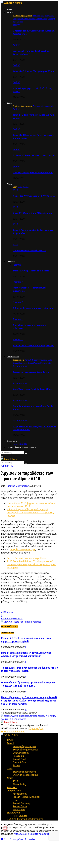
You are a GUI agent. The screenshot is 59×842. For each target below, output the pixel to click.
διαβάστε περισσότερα (23, 549)
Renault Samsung (21, 803)
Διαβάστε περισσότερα (40, 833)
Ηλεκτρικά (18, 756)
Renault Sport (19, 759)
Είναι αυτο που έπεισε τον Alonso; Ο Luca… (33, 345)
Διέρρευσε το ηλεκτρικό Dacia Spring (31, 372)
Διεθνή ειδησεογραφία (24, 746)
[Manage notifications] (5, 828)
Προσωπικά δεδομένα (13, 731)
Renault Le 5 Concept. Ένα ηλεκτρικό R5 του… (34, 71)
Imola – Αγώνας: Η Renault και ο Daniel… (32, 271)
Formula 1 (11, 262)
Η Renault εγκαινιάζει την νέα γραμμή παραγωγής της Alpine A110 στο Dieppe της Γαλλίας (30, 512)
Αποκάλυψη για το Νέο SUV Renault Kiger (32, 389)
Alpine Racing (19, 784)
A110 (3, 612)
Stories (16, 765)
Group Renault (13, 357)
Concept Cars (19, 762)
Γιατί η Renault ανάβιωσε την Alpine (26, 558)
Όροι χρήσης (37, 728)
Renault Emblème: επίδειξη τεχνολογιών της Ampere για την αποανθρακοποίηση (26, 654)
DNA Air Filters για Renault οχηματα (22, 447)
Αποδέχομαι (20, 833)
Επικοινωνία (12, 441)
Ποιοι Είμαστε (20, 444)
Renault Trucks (20, 806)
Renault (10, 12)
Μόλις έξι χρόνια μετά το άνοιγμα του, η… (33, 172)
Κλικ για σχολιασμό (11, 618)
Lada (15, 800)
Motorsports (19, 809)
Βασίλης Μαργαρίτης (17, 485)
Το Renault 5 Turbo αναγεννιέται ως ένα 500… (34, 155)
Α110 (15, 190)
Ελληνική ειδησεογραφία (25, 749)
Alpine (9, 184)
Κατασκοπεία (20, 366)
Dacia (9, 103)
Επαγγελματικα (20, 752)
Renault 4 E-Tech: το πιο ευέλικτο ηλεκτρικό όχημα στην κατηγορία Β (26, 640)
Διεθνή (16, 24)
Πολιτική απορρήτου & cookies (18, 839)
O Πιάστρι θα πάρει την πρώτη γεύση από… (33, 308)
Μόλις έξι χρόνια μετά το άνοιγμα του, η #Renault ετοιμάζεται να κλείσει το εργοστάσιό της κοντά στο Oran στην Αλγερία (29, 700)
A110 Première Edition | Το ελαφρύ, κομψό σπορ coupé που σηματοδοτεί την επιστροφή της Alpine (31, 564)
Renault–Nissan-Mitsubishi (26, 797)
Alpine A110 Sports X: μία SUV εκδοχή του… (33, 213)
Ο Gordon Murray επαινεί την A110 (29, 250)
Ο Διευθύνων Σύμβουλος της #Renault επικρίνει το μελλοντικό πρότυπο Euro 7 (28, 684)
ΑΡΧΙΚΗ (10, 9)
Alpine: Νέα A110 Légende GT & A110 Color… (34, 196)
